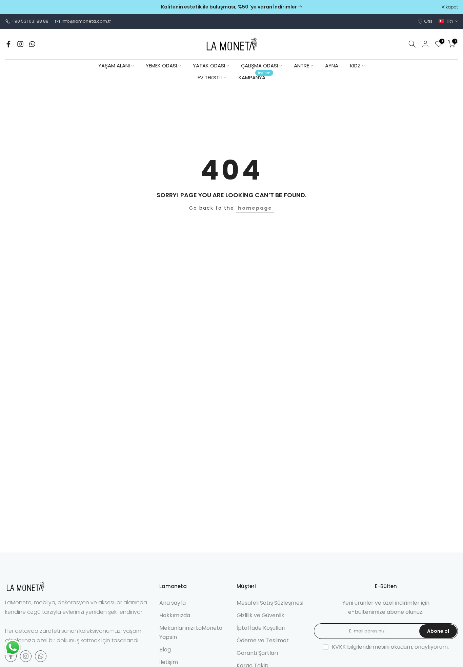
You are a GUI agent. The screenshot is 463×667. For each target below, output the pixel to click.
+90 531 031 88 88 (30, 21)
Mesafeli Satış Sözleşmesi (270, 603)
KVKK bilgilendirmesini (360, 647)
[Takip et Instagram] (20, 44)
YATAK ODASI (209, 65)
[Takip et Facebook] (8, 44)
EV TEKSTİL (210, 77)
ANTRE (301, 65)
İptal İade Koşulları (261, 628)
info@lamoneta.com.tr (86, 21)
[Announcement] (231, 7)
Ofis (428, 21)
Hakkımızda (174, 615)
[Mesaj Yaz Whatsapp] (32, 44)
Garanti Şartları (257, 653)
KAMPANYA (254, 77)
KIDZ (355, 65)
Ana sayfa (172, 603)
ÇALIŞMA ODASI (259, 65)
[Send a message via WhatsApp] (12, 647)
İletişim (168, 662)
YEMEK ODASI (161, 65)
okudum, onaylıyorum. (390, 647)
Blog (165, 649)
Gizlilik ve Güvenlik (260, 615)
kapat (14, 7)
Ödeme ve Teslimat (263, 640)
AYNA (331, 65)
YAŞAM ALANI (114, 65)
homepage (255, 208)
